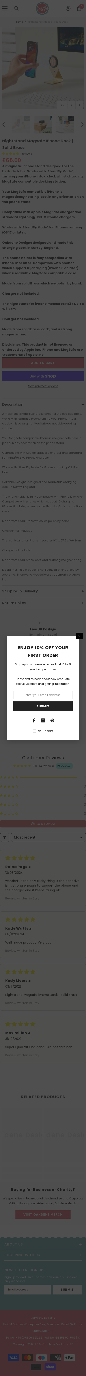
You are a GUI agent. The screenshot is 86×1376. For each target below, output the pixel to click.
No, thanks (45, 731)
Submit (43, 706)
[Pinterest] (52, 720)
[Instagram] (43, 720)
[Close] (79, 636)
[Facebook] (33, 720)
